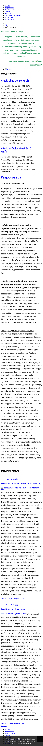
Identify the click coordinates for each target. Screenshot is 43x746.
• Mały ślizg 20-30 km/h (15, 80)
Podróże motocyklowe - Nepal (13, 609)
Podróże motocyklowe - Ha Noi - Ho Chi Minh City (21, 484)
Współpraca (11, 177)
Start (7, 25)
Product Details (12, 479)
